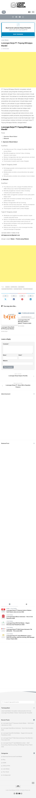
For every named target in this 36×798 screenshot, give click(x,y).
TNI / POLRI (6, 772)
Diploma (7, 286)
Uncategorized (6, 775)
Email (20, 355)
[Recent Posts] (9, 604)
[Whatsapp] (23, 17)
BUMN (7, 608)
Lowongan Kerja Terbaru (7, 289)
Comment (6, 344)
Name (5, 355)
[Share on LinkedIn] (30, 297)
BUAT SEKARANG (18, 34)
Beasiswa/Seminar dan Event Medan (12, 756)
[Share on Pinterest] (22, 297)
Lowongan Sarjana (18, 289)
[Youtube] (19, 17)
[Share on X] (5, 297)
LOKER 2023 (14, 286)
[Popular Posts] (26, 604)
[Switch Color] (29, 12)
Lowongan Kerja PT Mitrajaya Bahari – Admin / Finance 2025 (24, 321)
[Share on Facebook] (14, 297)
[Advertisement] (18, 69)
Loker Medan (5, 40)
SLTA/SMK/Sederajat (27, 289)
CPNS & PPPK (6, 765)
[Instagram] (13, 17)
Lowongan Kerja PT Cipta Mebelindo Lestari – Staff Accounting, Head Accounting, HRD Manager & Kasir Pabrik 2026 (20, 637)
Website (5, 360)
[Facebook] (16, 17)
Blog (4, 759)
